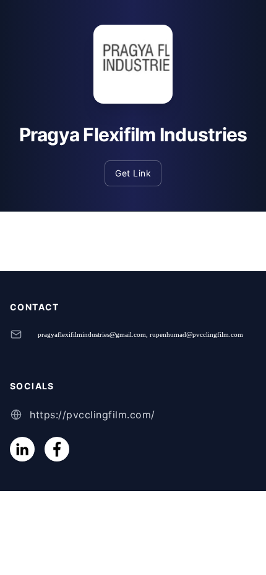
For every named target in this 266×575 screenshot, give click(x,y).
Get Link (133, 173)
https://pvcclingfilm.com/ (92, 414)
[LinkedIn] (22, 449)
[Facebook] (57, 449)
